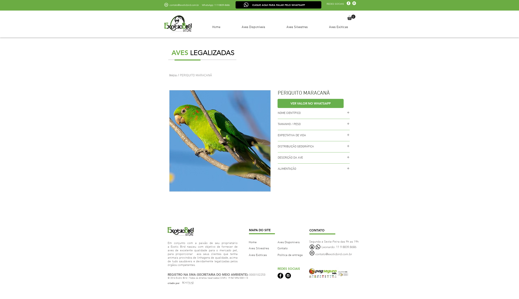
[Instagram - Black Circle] (288, 275)
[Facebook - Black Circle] (280, 275)
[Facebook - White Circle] (348, 3)
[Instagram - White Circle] (354, 3)
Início (173, 75)
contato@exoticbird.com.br (184, 4)
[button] (351, 17)
